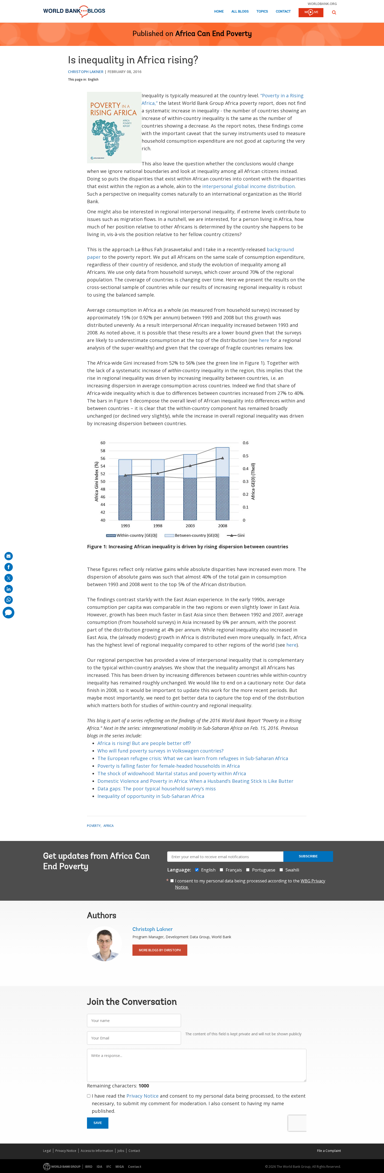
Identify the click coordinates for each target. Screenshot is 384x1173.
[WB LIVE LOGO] (311, 13)
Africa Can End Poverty (213, 34)
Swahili (292, 870)
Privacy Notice (142, 1096)
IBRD (88, 1166)
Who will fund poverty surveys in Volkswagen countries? (160, 751)
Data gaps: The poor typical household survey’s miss (156, 788)
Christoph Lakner (85, 72)
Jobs (121, 1150)
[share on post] (8, 578)
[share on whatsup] (8, 600)
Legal (47, 1150)
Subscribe (308, 856)
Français (234, 870)
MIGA (119, 1166)
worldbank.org (322, 3)
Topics (262, 11)
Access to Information (97, 1150)
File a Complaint (329, 1150)
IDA (99, 1166)
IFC (108, 1166)
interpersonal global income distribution (248, 186)
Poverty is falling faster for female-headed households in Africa (168, 766)
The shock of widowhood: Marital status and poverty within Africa (171, 773)
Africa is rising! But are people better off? (144, 743)
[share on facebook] (8, 567)
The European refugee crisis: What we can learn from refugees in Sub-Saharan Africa (192, 758)
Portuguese (263, 870)
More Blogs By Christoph (160, 950)
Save (98, 1123)
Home (219, 11)
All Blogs (240, 11)
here (264, 340)
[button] (334, 12)
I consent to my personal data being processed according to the (250, 884)
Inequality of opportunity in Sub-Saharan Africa (150, 796)
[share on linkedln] (8, 589)
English (93, 79)
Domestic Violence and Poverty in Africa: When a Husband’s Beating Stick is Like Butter (195, 781)
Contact (283, 11)
